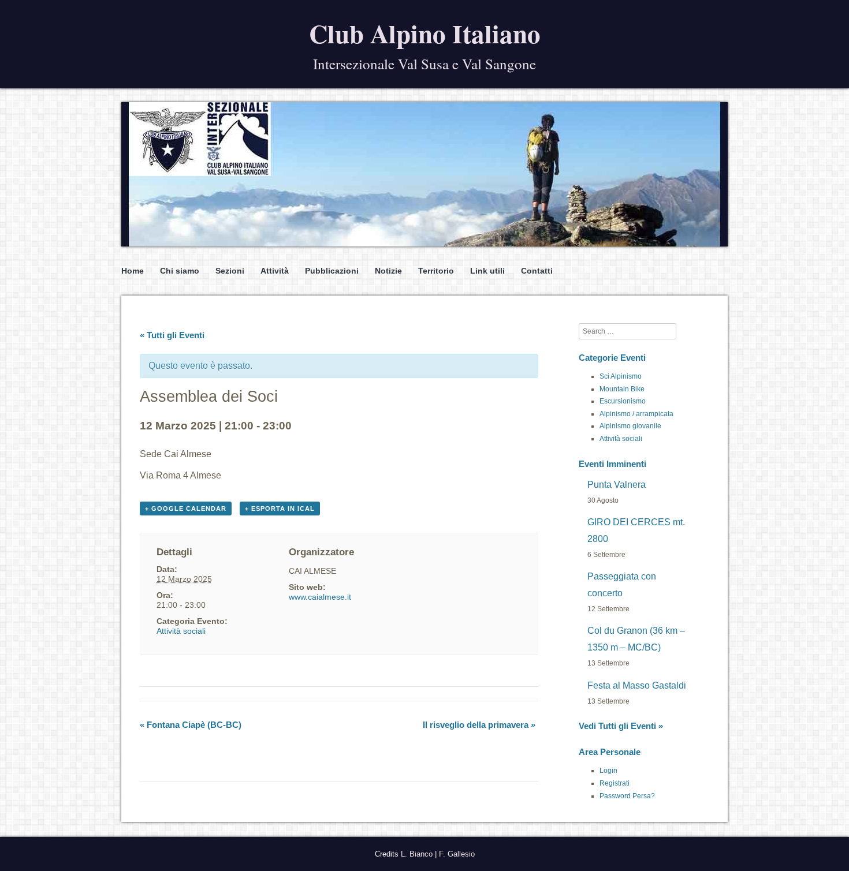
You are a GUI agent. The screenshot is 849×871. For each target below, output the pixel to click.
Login (608, 771)
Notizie (388, 270)
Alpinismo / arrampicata (636, 414)
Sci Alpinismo (620, 376)
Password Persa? (627, 796)
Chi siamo (179, 270)
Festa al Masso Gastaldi (636, 685)
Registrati (614, 783)
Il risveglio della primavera (479, 725)
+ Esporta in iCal (280, 508)
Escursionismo (622, 401)
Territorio (436, 270)
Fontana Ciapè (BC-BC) (190, 725)
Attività (274, 270)
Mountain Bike (622, 389)
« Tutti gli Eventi (172, 335)
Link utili (487, 270)
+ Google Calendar (185, 508)
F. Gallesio (457, 854)
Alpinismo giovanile (630, 426)
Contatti (537, 270)
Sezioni (229, 270)
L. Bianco (417, 854)
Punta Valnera (616, 484)
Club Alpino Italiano (425, 33)
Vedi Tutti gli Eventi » (621, 726)
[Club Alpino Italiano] (424, 174)
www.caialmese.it (320, 596)
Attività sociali (181, 631)
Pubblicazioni (332, 270)
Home (132, 270)
